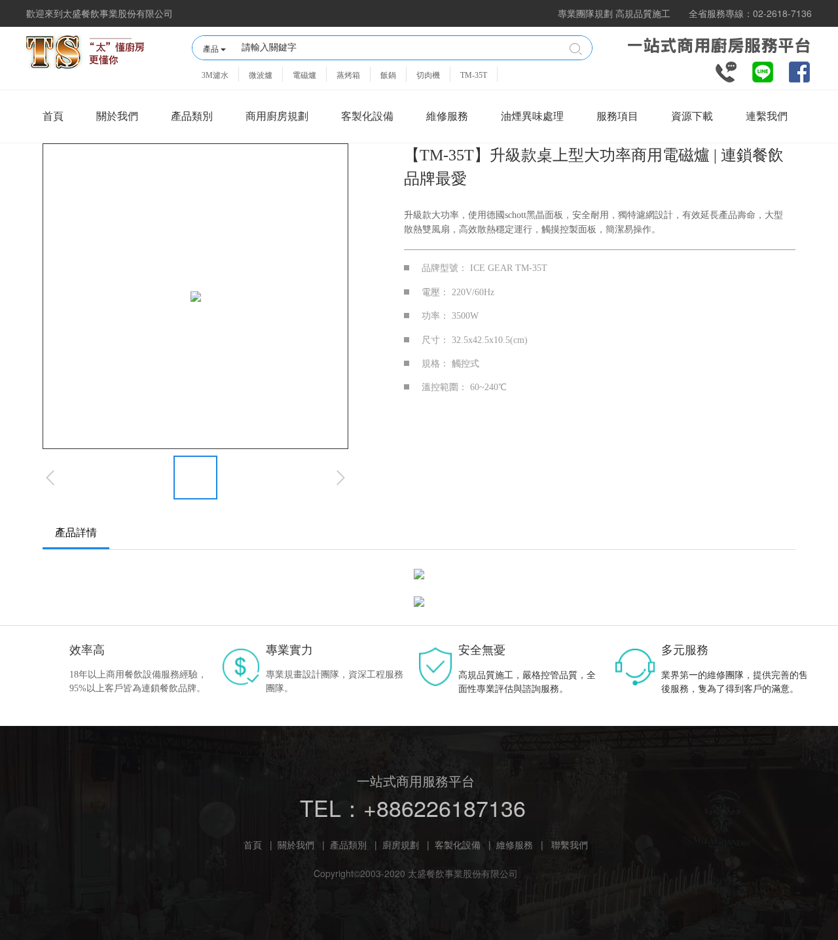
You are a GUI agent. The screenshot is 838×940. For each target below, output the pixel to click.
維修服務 (447, 116)
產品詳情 (76, 532)
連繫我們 (767, 116)
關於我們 (117, 116)
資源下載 (692, 116)
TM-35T (473, 75)
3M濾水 (215, 75)
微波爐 (260, 75)
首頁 (53, 116)
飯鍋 (388, 75)
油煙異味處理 (532, 116)
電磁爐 (304, 75)
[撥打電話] (726, 70)
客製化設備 (367, 116)
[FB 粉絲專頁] (799, 70)
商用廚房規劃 (277, 116)
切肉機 (428, 75)
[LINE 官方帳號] (762, 70)
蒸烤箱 (348, 75)
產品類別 (192, 116)
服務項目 (617, 116)
